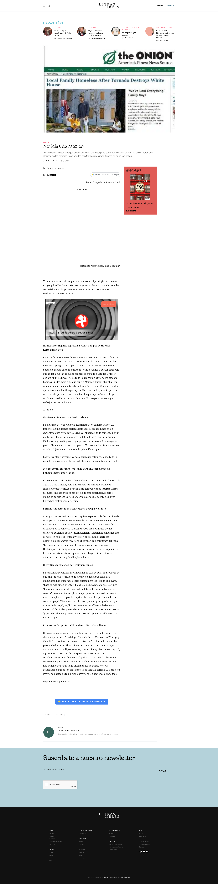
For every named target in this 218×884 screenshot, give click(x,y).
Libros (51, 855)
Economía (92, 27)
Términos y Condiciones (108, 877)
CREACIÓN (82, 839)
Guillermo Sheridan (68, 731)
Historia (81, 852)
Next (154, 190)
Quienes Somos (144, 841)
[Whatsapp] (54, 175)
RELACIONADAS (74, 745)
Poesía (81, 841)
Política (51, 836)
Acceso (141, 833)
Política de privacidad (123, 877)
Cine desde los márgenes (140, 203)
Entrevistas (161, 27)
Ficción (81, 844)
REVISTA (112, 841)
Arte (50, 861)
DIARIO (51, 830)
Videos (169, 27)
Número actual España (116, 847)
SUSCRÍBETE (170, 5)
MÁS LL (141, 830)
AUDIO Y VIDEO (114, 830)
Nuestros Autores (144, 844)
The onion (59, 715)
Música (51, 858)
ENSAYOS (82, 850)
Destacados (113, 850)
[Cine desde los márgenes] (140, 188)
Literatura (52, 844)
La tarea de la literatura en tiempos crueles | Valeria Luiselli (165, 34)
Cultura (51, 833)
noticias (48, 715)
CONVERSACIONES (85, 830)
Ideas (80, 855)
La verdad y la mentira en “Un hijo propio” (62, 33)
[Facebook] (44, 175)
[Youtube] (147, 851)
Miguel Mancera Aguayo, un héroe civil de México (95, 33)
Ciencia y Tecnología (130, 27)
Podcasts (112, 836)
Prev (127, 190)
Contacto (142, 847)
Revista (46, 142)
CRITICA (52, 850)
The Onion (62, 285)
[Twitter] (48, 175)
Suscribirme (142, 836)
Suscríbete (131, 211)
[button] (44, 6)
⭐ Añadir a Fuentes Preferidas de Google (81, 701)
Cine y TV (57, 27)
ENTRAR (160, 5)
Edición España (132, 208)
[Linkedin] (51, 175)
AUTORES (139, 745)
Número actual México (116, 844)
